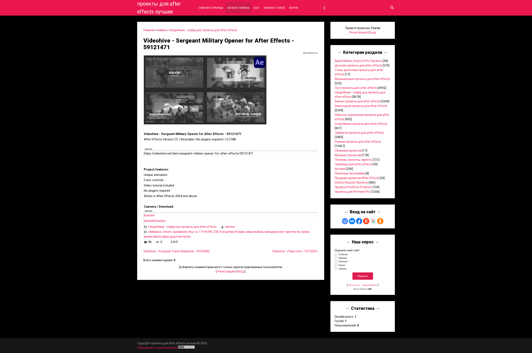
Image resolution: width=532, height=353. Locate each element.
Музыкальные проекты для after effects (362, 79)
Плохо (342, 265)
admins (230, 226)
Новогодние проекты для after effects (361, 106)
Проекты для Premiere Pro (353, 191)
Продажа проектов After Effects (357, 178)
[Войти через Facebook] (359, 221)
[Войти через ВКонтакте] (352, 221)
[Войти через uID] (345, 221)
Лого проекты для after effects (356, 87)
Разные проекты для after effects (358, 141)
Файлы (161, 30)
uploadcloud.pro (155, 221)
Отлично (343, 254)
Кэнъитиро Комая (232, 231)
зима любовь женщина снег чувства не (273, 231)
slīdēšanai (154, 231)
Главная (148, 30)
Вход (240, 271)
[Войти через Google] (373, 221)
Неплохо (343, 261)
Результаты (354, 285)
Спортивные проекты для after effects (361, 123)
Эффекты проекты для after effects (359, 132)
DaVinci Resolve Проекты (351, 182)
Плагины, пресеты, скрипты (353, 159)
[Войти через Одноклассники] (380, 221)
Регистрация (226, 271)
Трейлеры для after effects (353, 164)
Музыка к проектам (348, 155)
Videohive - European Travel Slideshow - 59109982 (176, 251)
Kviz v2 (193, 231)
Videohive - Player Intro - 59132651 (295, 251)
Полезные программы (350, 173)
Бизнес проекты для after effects (357, 101)
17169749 (205, 231)
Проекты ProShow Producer (353, 187)
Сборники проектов (348, 150)
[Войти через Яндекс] (366, 221)
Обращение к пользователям (157, 347)
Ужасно (342, 268)
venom (167, 231)
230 (215, 231)
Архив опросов (370, 285)
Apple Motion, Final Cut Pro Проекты (358, 61)
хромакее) (180, 231)
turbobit (149, 215)
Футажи (340, 168)
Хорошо (343, 258)
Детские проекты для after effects (358, 65)
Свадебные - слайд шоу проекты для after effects (203, 30)
